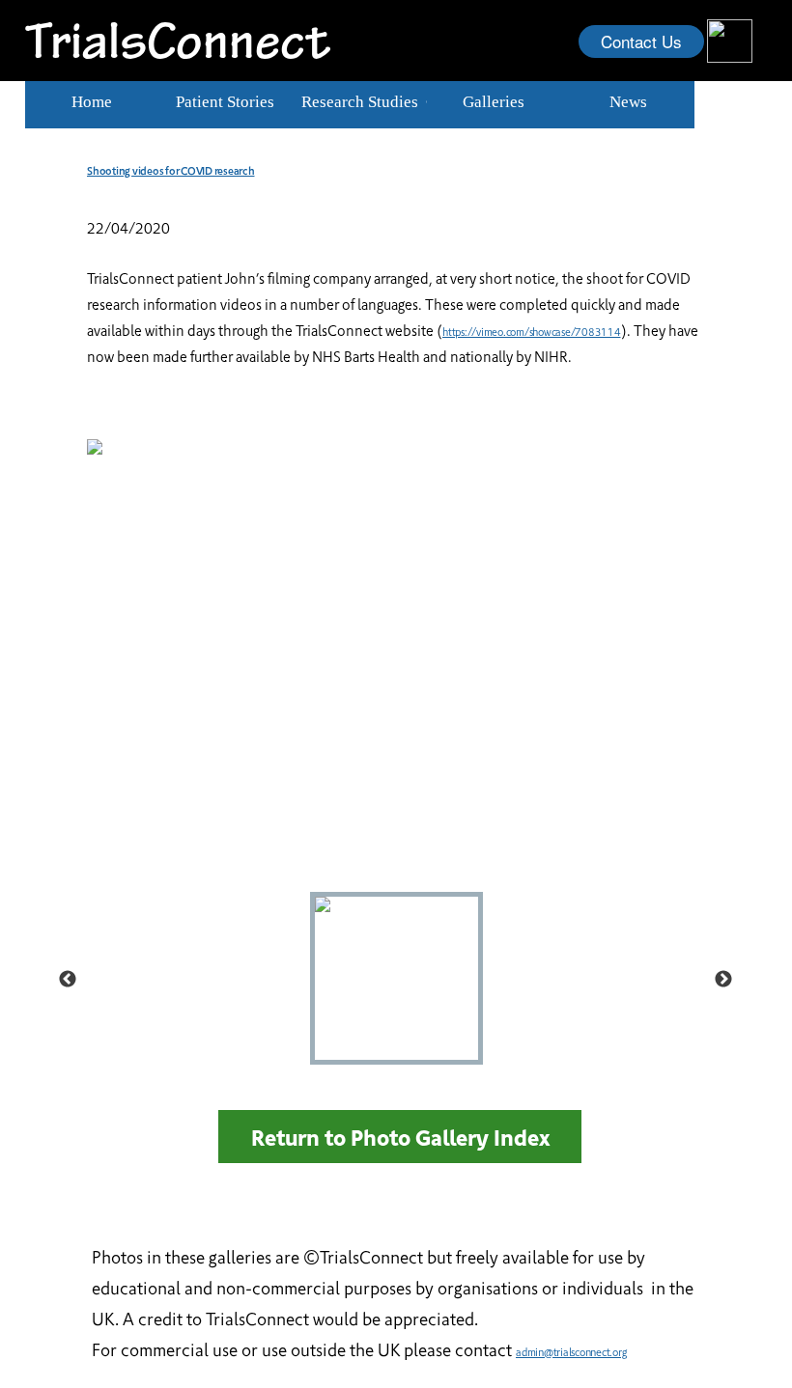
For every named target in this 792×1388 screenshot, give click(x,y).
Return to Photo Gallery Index (400, 1137)
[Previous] (67, 978)
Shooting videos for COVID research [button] (171, 170)
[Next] (723, 978)
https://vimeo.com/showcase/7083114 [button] (531, 331)
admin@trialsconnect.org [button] (571, 1352)
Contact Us (641, 41)
